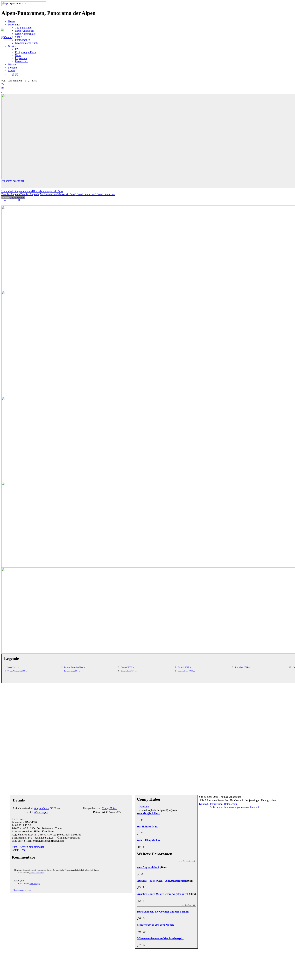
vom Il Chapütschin (148, 840)
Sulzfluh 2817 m (184, 667)
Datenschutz (21, 61)
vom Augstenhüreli (148, 867)
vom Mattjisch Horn (148, 813)
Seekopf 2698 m (127, 667)
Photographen (22, 39)
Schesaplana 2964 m (72, 671)
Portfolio (144, 806)
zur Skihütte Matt (147, 826)
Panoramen (14, 24)
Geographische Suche (27, 43)
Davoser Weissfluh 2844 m (74, 667)
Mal (23, 849)
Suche (18, 36)
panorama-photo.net (248, 807)
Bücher (12, 64)
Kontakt (12, 67)
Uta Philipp (35, 883)
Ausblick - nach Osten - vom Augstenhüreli (162, 880)
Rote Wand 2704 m (242, 667)
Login (11, 70)
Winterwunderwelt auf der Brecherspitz (160, 938)
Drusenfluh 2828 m (129, 671)
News (18, 55)
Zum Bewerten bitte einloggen (28, 846)
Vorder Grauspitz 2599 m (17, 671)
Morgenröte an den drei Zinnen (155, 924)
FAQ (17, 49)
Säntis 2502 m (13, 667)
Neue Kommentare (25, 33)
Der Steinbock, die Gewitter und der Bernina (163, 911)
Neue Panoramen (24, 30)
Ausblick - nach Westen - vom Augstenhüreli (162, 894)
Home (11, 21)
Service (12, 46)
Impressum (21, 58)
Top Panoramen (23, 27)
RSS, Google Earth (25, 52)
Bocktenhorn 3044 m (186, 671)
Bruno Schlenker (37, 873)
